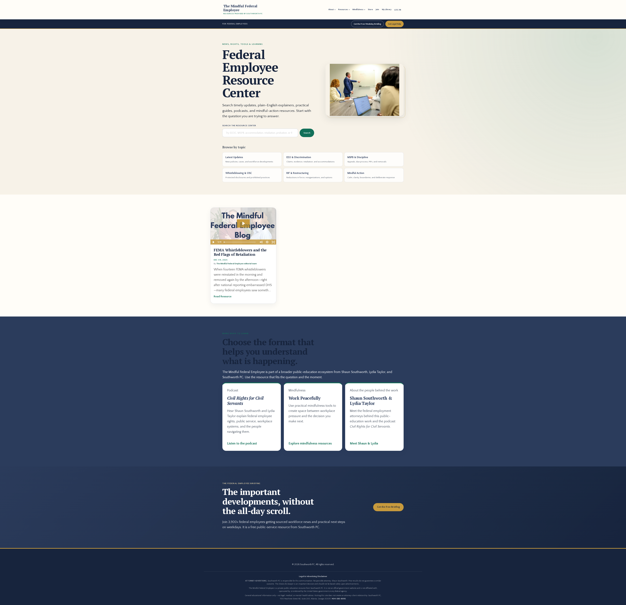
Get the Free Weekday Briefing (367, 24)
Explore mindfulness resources (310, 443)
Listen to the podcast (242, 443)
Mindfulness (358, 9)
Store (370, 9)
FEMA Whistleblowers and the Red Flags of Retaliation (240, 252)
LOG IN (397, 10)
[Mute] (261, 242)
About (331, 9)
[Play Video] (213, 242)
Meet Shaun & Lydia (364, 443)
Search (307, 133)
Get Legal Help (394, 24)
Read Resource (222, 296)
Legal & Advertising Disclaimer (313, 576)
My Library (386, 9)
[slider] (240, 242)
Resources (344, 9)
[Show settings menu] (267, 242)
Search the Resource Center (239, 125)
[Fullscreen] (273, 242)
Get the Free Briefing (388, 507)
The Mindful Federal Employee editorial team (236, 263)
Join (377, 9)
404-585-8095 (339, 599)
